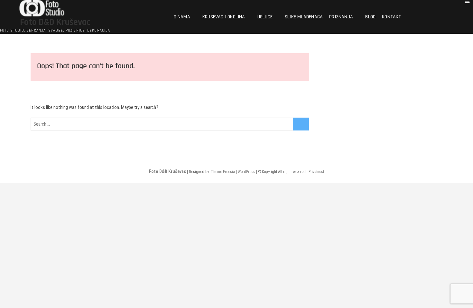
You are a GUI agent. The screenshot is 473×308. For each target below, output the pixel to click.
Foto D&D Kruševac (55, 22)
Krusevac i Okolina (223, 17)
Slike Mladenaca (304, 17)
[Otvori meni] (467, 2)
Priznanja (341, 17)
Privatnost (316, 171)
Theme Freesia (223, 171)
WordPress (246, 171)
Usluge (265, 17)
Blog (370, 17)
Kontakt (391, 17)
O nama (182, 17)
